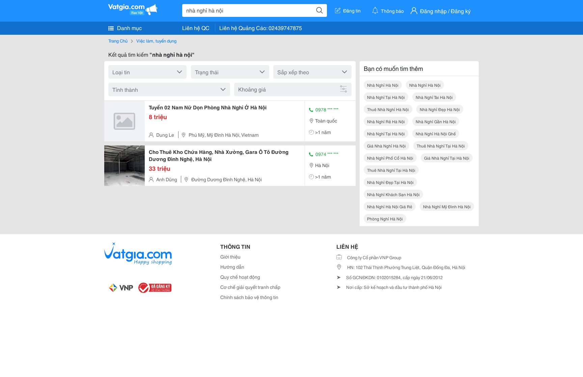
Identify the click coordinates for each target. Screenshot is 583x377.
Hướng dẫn (232, 266)
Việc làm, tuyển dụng (156, 40)
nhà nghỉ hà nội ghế (436, 133)
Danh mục (129, 27)
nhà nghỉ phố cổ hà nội (390, 158)
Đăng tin (352, 10)
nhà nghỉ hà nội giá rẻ (389, 206)
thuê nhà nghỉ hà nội (388, 109)
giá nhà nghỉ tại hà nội (446, 158)
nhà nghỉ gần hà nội (436, 121)
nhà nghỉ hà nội (382, 85)
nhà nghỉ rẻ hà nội (386, 121)
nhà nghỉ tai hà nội (434, 97)
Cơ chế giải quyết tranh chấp (250, 287)
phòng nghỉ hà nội (385, 218)
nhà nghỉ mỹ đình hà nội (447, 206)
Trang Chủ (118, 40)
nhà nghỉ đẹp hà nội (440, 109)
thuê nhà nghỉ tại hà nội (441, 146)
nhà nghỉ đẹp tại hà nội (390, 182)
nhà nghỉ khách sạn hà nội (393, 194)
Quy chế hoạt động (240, 276)
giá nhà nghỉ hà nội (386, 146)
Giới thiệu (230, 256)
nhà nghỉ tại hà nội (386, 97)
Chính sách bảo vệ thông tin (249, 297)
